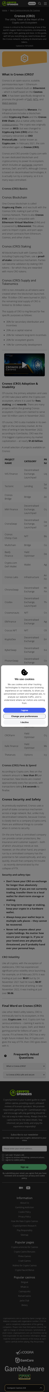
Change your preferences (24, 716)
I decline (24, 722)
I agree (24, 710)
